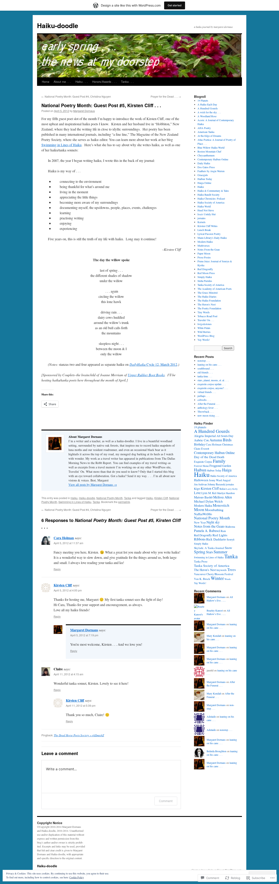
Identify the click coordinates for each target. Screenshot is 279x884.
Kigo (197, 488)
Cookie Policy (76, 877)
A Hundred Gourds (207, 108)
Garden (226, 466)
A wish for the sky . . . (209, 112)
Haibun (200, 469)
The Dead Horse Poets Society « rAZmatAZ (79, 735)
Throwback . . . (205, 411)
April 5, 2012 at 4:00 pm (68, 590)
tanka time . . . (204, 376)
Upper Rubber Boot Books (146, 375)
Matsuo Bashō (203, 497)
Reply (57, 569)
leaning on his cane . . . (209, 364)
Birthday (199, 444)
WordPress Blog (205, 335)
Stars (209, 552)
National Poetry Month (109, 498)
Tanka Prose (201, 561)
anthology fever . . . (207, 407)
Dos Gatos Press (206, 167)
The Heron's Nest (206, 304)
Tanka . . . (127, 82)
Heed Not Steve (205, 210)
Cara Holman (64, 537)
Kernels (201, 222)
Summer (220, 551)
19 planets (200, 427)
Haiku (74, 498)
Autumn (215, 439)
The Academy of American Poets (214, 288)
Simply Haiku (204, 277)
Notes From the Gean (208, 249)
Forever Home (201, 465)
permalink (124, 502)
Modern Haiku (205, 241)
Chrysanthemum (205, 155)
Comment (166, 801)
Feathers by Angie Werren (211, 171)
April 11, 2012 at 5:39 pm (80, 705)
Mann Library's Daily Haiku (212, 237)
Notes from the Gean (209, 526)
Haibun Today (204, 179)
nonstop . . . (203, 360)
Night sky (213, 522)
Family (219, 461)
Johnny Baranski (216, 484)
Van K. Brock (202, 579)
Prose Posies (204, 257)
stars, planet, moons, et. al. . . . (213, 380)
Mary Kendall (214, 635)
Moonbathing (214, 510)
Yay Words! (203, 339)
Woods (228, 579)
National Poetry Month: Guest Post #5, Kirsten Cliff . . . (101, 105)
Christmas (227, 444)
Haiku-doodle (57, 25)
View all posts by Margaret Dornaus (92, 485)
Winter (217, 578)
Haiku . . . (81, 82)
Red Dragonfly (205, 269)
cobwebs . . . (204, 399)
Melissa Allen (222, 497)
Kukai (222, 488)
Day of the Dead (205, 457)
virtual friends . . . (206, 392)
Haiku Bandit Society (208, 194)
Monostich (221, 505)
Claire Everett (201, 448)
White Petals (203, 328)
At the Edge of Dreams (209, 135)
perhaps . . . (203, 396)
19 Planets (202, 100)
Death (220, 457)
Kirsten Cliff (161, 498)
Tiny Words (203, 312)
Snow (228, 547)
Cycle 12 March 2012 (153, 364)
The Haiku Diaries (206, 296)
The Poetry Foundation (209, 308)
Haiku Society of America (210, 202)
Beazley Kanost (215, 610)
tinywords (221, 570)
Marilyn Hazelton (226, 493)
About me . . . (62, 82)
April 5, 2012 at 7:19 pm (84, 635)
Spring (199, 551)
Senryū (230, 539)
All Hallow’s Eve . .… (220, 598)
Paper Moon (203, 253)
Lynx (204, 493)
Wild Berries (204, 332)
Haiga (226, 469)
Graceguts (202, 175)
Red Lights (220, 535)
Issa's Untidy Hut (206, 214)
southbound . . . (205, 368)
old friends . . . (205, 372)
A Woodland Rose (206, 116)
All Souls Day (224, 436)
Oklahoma (230, 526)
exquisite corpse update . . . (211, 384)
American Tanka (205, 132)
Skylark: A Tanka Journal (209, 548)
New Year (200, 522)
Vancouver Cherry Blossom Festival (213, 574)
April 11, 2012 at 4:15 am (68, 674)
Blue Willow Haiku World (211, 147)
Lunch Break (204, 230)
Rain (223, 531)
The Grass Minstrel (207, 292)
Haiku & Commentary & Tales (213, 190)
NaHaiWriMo (203, 514)
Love (197, 492)
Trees (231, 569)
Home (45, 82)
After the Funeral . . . (208, 403)
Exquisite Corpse (203, 462)
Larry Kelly (232, 488)
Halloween (201, 480)
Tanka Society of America (210, 284)
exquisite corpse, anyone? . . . (212, 388)
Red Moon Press (206, 273)
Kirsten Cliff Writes (207, 226)
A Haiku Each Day (207, 104)
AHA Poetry (204, 128)
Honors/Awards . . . (104, 82)
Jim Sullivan (200, 484)
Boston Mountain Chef (209, 151)
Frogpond (215, 466)
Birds (227, 439)
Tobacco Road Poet (207, 316)
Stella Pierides (204, 281)
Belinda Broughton (216, 751)
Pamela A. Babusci (207, 530)
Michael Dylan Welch (208, 501)
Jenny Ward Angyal (219, 480)
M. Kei (212, 493)
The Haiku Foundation (209, 300)
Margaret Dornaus (84, 111)
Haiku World (204, 206)
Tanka (127, 498)
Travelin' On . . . (205, 320)
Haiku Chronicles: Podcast (211, 198)
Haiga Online (204, 183)
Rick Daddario (216, 539)
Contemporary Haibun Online (212, 159)
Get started (175, 5)
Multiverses (203, 245)
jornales (201, 218)
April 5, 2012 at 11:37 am (68, 543)
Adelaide (211, 716)
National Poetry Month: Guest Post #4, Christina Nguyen (76, 96)
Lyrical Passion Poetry (209, 233)
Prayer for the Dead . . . (166, 96)
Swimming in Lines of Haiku (61, 144)
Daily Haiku (203, 163)
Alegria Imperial (205, 436)
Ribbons (200, 539)
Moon (199, 509)
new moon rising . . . (208, 415)
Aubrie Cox (201, 440)
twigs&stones (204, 324)
